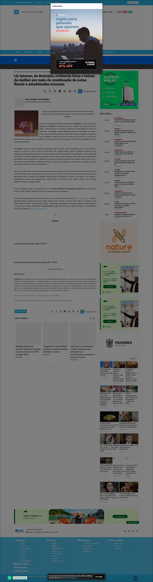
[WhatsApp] (9, 578)
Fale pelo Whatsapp (20, 578)
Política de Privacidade (68, 578)
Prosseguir (99, 577)
